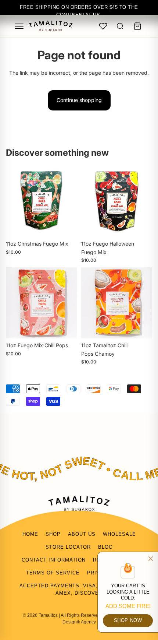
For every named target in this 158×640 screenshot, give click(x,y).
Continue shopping (79, 100)
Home (30, 534)
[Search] (120, 26)
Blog (105, 547)
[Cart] (137, 26)
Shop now (128, 620)
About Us (82, 534)
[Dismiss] (150, 558)
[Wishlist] (103, 26)
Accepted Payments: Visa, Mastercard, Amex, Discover (79, 589)
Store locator (68, 547)
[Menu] (19, 26)
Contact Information (54, 560)
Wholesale (119, 534)
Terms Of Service (53, 573)
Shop (53, 534)
